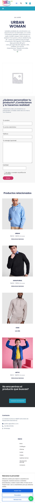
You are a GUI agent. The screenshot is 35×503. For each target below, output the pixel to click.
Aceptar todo (17, 490)
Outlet (21, 452)
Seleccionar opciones (17, 239)
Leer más (17, 330)
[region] (17, 488)
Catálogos (22, 446)
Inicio (21, 443)
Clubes (21, 455)
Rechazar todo (17, 499)
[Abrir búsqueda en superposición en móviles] (21, 3)
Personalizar (17, 495)
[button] (16, 3)
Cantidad (5, 165)
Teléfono (5, 134)
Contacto (22, 465)
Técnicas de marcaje (23, 461)
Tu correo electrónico (9, 127)
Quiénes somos (24, 458)
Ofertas (22, 449)
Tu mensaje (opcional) (9, 140)
